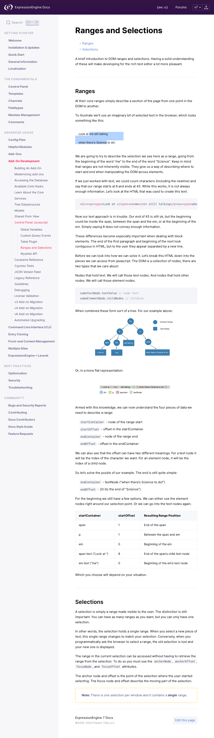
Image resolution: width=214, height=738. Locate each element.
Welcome (15, 40)
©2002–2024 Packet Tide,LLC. (95, 722)
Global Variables (31, 229)
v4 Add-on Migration (28, 308)
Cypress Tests (24, 265)
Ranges (87, 43)
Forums (181, 7)
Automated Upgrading (29, 320)
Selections (90, 49)
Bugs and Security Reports (27, 405)
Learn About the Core (29, 192)
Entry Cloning (18, 334)
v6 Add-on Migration (28, 314)
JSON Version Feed (27, 272)
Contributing (17, 412)
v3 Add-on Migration (28, 302)
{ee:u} (162, 7)
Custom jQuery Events (35, 235)
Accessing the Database (31, 180)
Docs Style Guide (20, 426)
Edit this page (185, 720)
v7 (196, 7)
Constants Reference (28, 259)
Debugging (22, 290)
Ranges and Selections (36, 247)
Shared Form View (26, 216)
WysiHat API (28, 253)
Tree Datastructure (27, 204)
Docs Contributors (21, 419)
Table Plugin (28, 241)
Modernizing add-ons (29, 174)
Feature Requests (20, 433)
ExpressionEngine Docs (32, 7)
